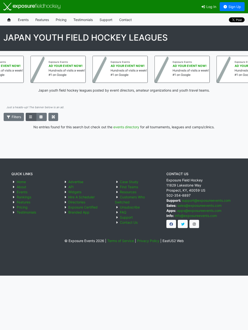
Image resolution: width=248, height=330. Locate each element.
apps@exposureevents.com (199, 210)
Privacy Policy (148, 241)
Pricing (61, 20)
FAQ (123, 212)
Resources (128, 192)
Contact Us (129, 222)
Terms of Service (120, 241)
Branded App (78, 212)
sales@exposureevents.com (199, 205)
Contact (125, 20)
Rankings (24, 197)
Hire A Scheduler (81, 197)
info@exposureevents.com (196, 216)
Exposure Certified (83, 207)
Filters (16, 117)
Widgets (74, 192)
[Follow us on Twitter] (183, 224)
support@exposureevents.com (206, 200)
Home (21, 182)
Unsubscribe (130, 207)
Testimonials (83, 20)
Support (106, 20)
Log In (210, 7)
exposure (36, 6)
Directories (76, 202)
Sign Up (234, 7)
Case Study (129, 182)
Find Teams (129, 187)
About (21, 187)
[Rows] (31, 117)
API (71, 187)
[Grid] (41, 117)
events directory (126, 127)
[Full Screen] (53, 117)
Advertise (75, 182)
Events (23, 20)
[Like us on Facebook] (171, 224)
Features (42, 20)
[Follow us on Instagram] (194, 224)
